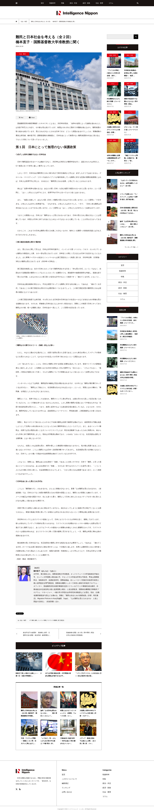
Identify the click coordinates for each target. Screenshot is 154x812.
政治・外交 (73, 3)
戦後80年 (52, 3)
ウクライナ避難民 (52, 620)
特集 (62, 3)
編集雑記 (65, 783)
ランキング (66, 788)
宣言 (42, 3)
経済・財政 (86, 3)
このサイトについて (69, 779)
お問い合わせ (67, 792)
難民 (33, 620)
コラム (111, 3)
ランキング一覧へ (130, 247)
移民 (36, 620)
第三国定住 (61, 620)
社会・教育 (99, 3)
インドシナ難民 (42, 620)
